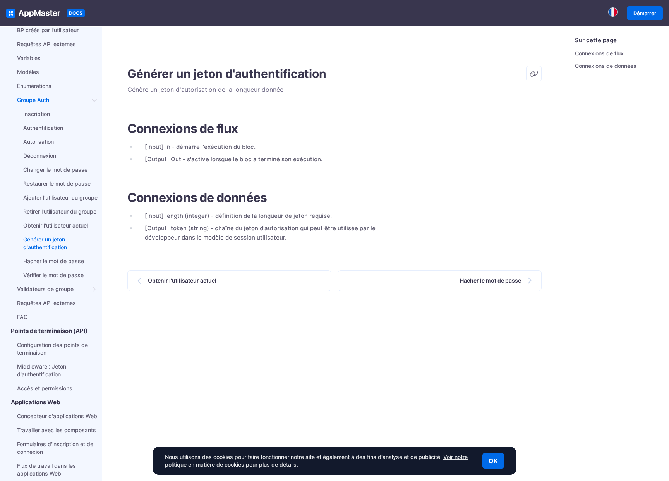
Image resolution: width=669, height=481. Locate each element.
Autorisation (38, 141)
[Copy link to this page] (534, 73)
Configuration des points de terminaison (52, 348)
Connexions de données (605, 65)
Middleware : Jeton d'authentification (41, 370)
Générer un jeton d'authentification (45, 243)
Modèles (28, 72)
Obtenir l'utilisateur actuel (55, 225)
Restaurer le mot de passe (57, 183)
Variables (29, 58)
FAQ (22, 317)
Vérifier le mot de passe (53, 275)
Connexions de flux (599, 53)
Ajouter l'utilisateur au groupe (60, 197)
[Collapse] (94, 100)
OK (493, 461)
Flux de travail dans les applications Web (46, 469)
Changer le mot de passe (55, 169)
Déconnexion (39, 155)
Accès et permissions (44, 388)
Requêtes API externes (46, 44)
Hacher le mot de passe (53, 261)
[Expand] (94, 289)
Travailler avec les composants (56, 430)
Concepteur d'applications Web (57, 416)
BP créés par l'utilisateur (48, 30)
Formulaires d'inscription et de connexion (55, 448)
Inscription (36, 113)
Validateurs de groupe (45, 289)
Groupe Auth (33, 100)
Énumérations (34, 86)
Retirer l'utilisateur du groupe (59, 211)
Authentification (43, 127)
